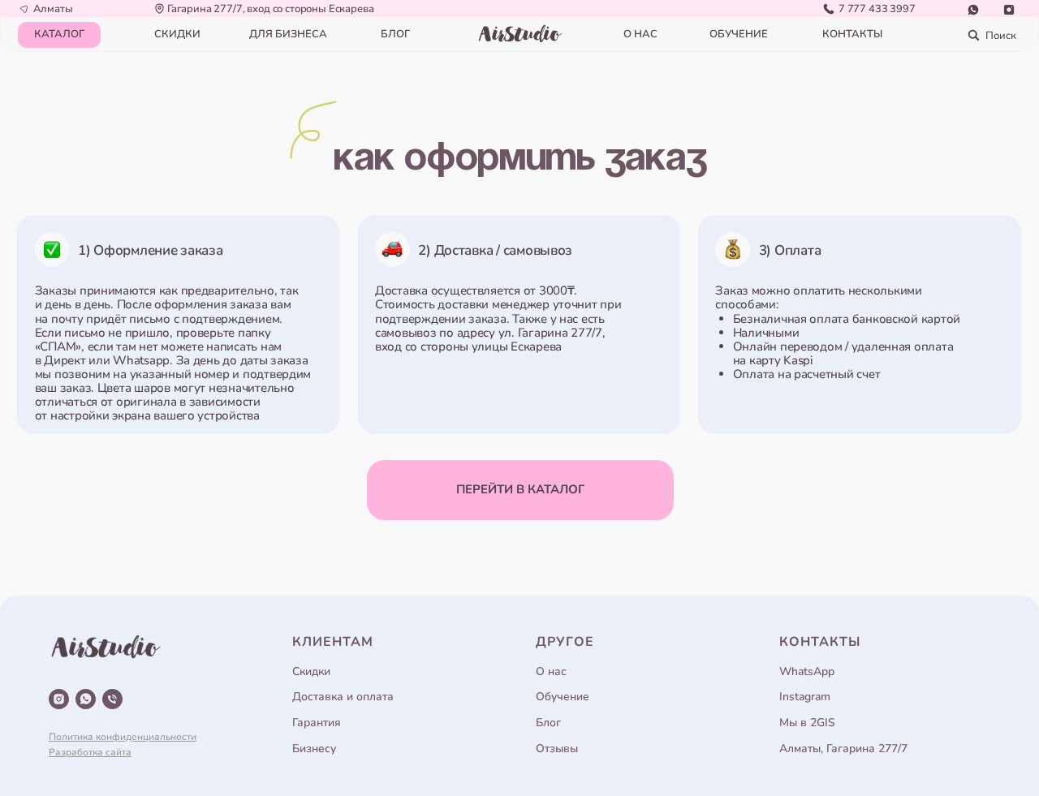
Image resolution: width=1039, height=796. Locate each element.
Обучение (562, 696)
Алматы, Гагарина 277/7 (843, 748)
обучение (738, 34)
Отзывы (557, 748)
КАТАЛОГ (59, 34)
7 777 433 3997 (877, 9)
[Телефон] (112, 699)
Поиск (1000, 35)
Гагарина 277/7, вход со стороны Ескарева (270, 9)
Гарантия (316, 722)
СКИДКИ (177, 34)
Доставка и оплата (343, 696)
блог (395, 34)
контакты (852, 34)
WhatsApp (806, 671)
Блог (548, 722)
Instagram (804, 696)
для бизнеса (288, 34)
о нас (640, 34)
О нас (551, 671)
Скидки (311, 671)
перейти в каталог (520, 489)
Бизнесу (314, 748)
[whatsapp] (85, 699)
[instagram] (59, 699)
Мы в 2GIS (807, 722)
